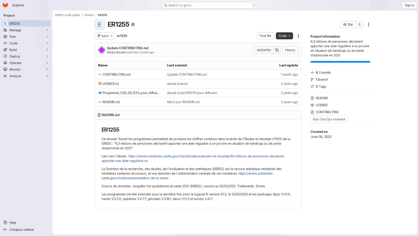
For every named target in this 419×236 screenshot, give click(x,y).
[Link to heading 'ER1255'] (122, 130)
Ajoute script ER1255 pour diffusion (192, 93)
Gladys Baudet (116, 52)
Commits (323, 72)
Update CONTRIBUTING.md (127, 48)
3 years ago (289, 83)
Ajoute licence (177, 83)
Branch (322, 79)
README (322, 98)
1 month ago (146, 52)
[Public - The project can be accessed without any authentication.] (133, 24)
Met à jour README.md (183, 102)
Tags (321, 86)
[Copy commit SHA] (277, 50)
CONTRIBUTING (327, 112)
